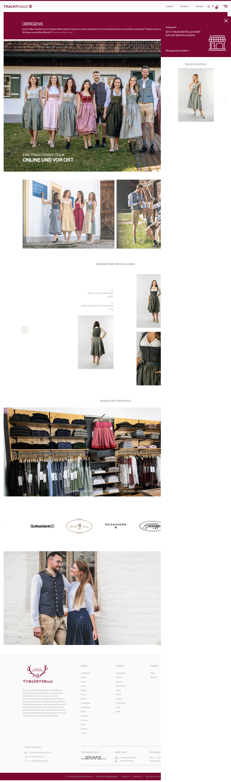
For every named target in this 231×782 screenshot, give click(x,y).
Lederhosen (85, 673)
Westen (119, 682)
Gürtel (83, 712)
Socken (119, 699)
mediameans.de (111, 776)
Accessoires (121, 703)
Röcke (83, 694)
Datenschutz (137, 776)
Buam (152, 673)
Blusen (83, 677)
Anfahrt (128, 491)
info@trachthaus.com (128, 758)
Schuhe (84, 699)
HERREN (184, 6)
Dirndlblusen (86, 707)
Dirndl (83, 682)
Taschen (84, 729)
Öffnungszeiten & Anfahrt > (177, 50)
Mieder (83, 690)
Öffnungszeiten (149, 491)
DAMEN (169, 6)
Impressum (125, 776)
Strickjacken (86, 703)
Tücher (83, 733)
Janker (83, 686)
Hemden (119, 677)
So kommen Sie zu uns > (63, 32)
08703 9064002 (127, 761)
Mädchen (154, 677)
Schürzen (84, 720)
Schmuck (84, 716)
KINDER (199, 6)
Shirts (83, 724)
